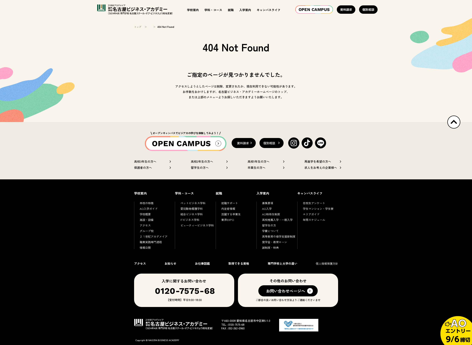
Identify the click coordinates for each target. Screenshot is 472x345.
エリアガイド (311, 214)
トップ (137, 27)
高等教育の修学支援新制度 (278, 236)
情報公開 (145, 247)
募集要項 (267, 203)
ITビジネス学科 (189, 220)
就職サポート (229, 203)
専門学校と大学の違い (282, 263)
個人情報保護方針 (327, 263)
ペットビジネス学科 (192, 203)
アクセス (145, 225)
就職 (231, 10)
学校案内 (193, 10)
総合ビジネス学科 (191, 214)
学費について (270, 231)
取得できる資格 (238, 263)
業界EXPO (227, 220)
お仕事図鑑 (202, 263)
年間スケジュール (314, 220)
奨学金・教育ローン (274, 242)
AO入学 (267, 209)
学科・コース (213, 10)
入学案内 (245, 10)
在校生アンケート (314, 203)
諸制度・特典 (270, 247)
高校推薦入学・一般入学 (277, 220)
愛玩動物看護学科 (191, 209)
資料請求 (346, 9)
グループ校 (147, 231)
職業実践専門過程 (151, 242)
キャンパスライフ (268, 10)
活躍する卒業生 (231, 214)
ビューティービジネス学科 (197, 225)
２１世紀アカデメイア (153, 236)
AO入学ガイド (149, 209)
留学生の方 (269, 225)
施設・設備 (147, 220)
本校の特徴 (147, 203)
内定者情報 (228, 209)
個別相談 (368, 9)
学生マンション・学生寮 (318, 209)
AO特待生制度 (271, 214)
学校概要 (145, 214)
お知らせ (170, 263)
